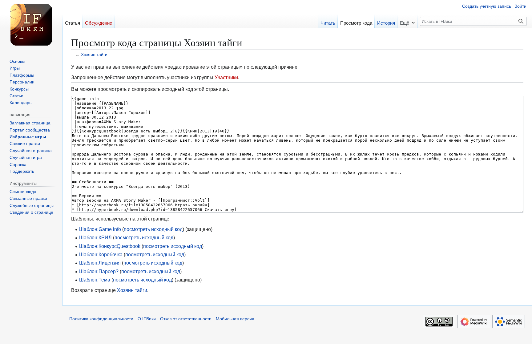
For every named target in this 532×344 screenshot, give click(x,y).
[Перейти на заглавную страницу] (31, 24)
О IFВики (147, 319)
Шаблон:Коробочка (101, 254)
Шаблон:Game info (100, 229)
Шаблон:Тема (94, 279)
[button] (407, 21)
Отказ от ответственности (186, 319)
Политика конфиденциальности (101, 319)
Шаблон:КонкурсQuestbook (109, 246)
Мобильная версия (235, 319)
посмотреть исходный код (153, 229)
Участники (226, 77)
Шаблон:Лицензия (100, 262)
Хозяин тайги (94, 54)
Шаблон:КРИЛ (95, 237)
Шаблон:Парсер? (99, 271)
